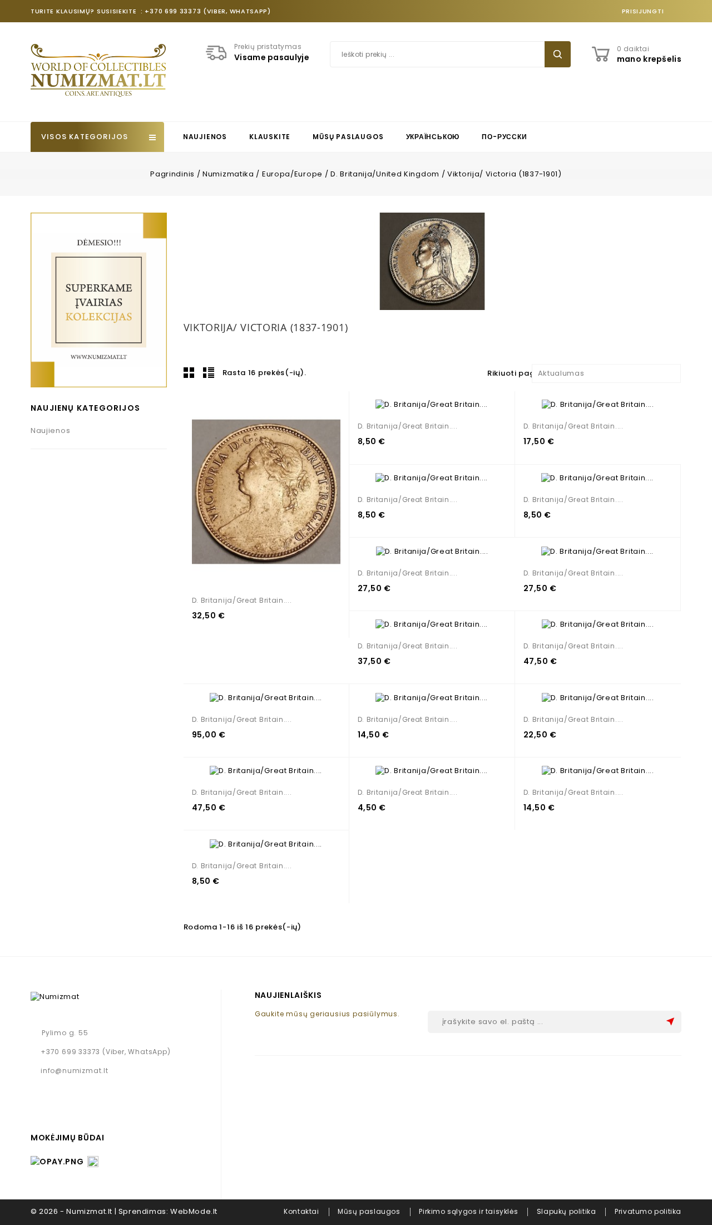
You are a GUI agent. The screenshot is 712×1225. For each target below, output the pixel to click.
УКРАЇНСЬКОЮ (433, 136)
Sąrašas (208, 372)
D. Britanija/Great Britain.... (242, 600)
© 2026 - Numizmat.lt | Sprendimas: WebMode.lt (124, 1211)
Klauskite (269, 136)
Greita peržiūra (285, 492)
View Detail (261, 492)
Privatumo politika (648, 1211)
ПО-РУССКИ (504, 136)
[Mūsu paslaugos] (99, 299)
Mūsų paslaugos (348, 136)
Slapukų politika (566, 1211)
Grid (189, 372)
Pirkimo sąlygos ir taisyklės (468, 1211)
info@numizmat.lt (74, 1070)
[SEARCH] (558, 54)
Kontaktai (301, 1211)
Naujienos (205, 136)
